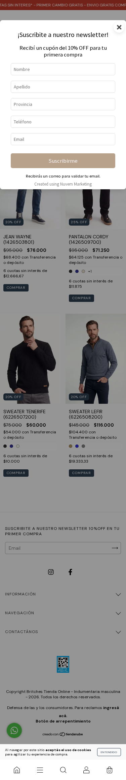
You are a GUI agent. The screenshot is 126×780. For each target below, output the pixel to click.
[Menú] (39, 770)
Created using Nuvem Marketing (63, 184)
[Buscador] (63, 770)
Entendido (109, 752)
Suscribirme (63, 160)
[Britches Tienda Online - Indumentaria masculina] (16, 770)
